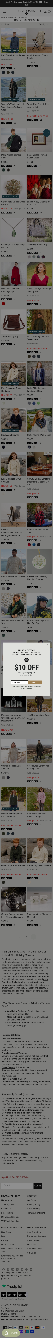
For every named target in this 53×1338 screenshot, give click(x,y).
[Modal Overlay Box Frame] (26, 669)
